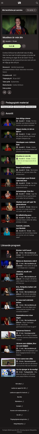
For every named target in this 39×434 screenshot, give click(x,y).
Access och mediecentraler (18, 410)
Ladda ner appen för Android (18, 392)
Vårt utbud (19, 383)
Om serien (30, 10)
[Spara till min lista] (24, 46)
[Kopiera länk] (4, 92)
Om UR (18, 415)
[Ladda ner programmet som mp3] (9, 92)
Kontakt (18, 406)
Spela (11, 46)
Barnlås (19, 397)
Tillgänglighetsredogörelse (18, 419)
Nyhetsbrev (18, 401)
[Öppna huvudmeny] (2, 3)
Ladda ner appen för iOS (18, 388)
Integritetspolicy (18, 423)
